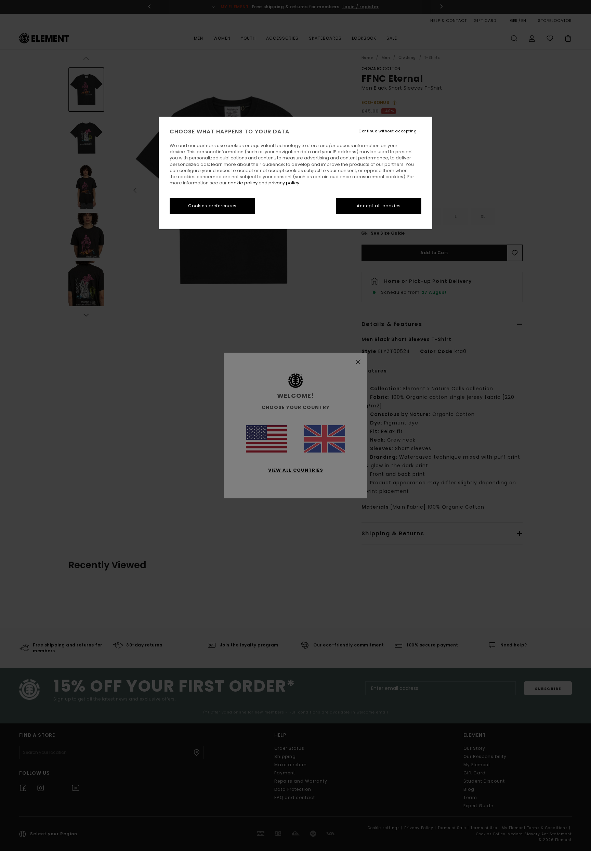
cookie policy (243, 183)
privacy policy (283, 183)
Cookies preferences (212, 206)
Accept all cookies (379, 206)
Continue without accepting (387, 131)
